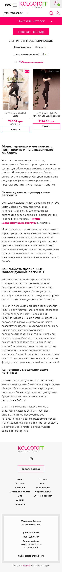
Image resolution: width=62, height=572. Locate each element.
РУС (8, 4)
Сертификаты (43, 491)
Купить (15, 129)
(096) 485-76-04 (31, 537)
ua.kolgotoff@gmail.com (31, 556)
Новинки (20, 487)
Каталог (20, 483)
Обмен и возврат (43, 496)
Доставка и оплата (20, 491)
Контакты (20, 504)
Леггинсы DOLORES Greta (15, 114)
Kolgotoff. (27, 566)
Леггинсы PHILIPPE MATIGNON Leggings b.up (46, 114)
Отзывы (43, 479)
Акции (20, 500)
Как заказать (43, 487)
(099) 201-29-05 (31, 532)
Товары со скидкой (31, 61)
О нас (20, 479)
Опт (20, 496)
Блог (42, 483)
